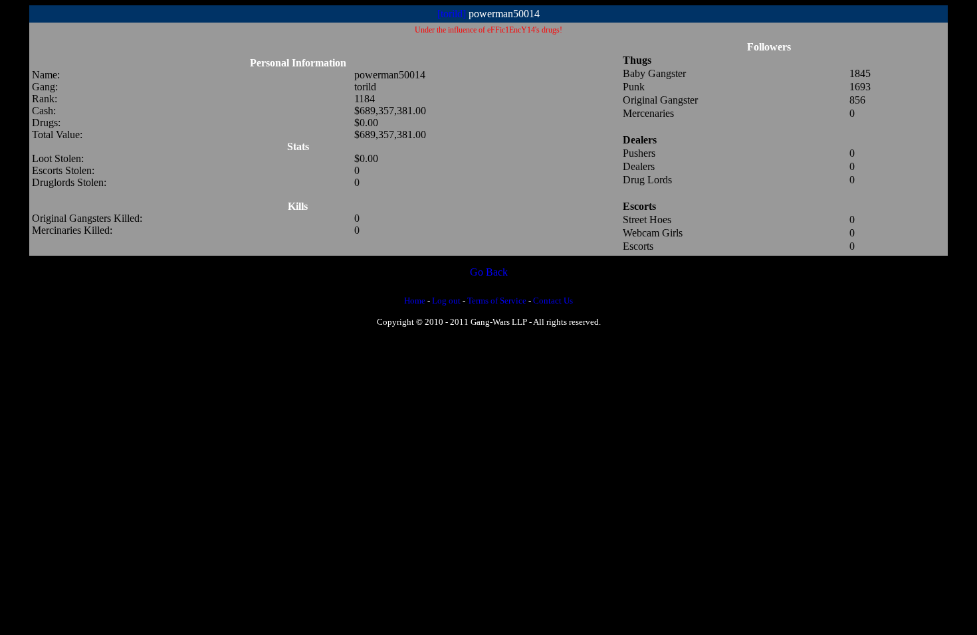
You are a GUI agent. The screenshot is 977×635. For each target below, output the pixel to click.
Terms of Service (496, 301)
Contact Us (553, 301)
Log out (446, 301)
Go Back (489, 272)
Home (414, 301)
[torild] (451, 13)
